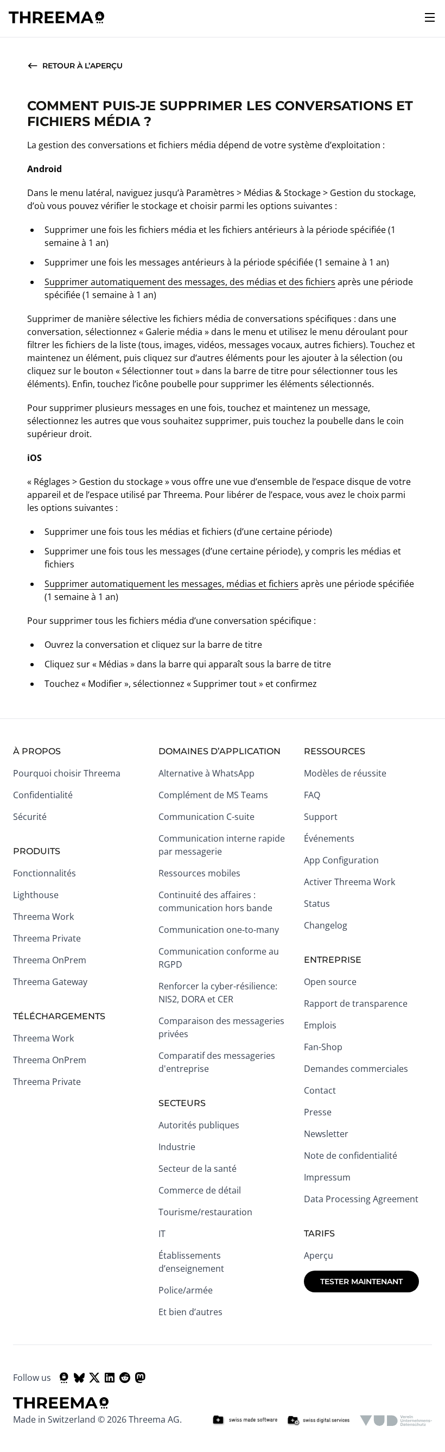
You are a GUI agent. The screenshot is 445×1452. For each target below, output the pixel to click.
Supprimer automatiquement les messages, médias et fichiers (171, 584)
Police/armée (185, 1290)
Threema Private (47, 938)
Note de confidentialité (350, 1155)
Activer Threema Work (349, 882)
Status (317, 904)
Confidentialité (43, 795)
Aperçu (318, 1255)
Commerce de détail (199, 1190)
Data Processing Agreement (361, 1199)
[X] (94, 1377)
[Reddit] (124, 1377)
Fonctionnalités (44, 873)
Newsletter (326, 1134)
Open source (330, 982)
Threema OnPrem (49, 960)
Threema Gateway (50, 982)
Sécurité (30, 817)
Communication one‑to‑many (218, 930)
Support (321, 817)
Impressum (327, 1177)
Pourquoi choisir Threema (66, 773)
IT (162, 1234)
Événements (329, 838)
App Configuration (341, 860)
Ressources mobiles (199, 873)
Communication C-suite (206, 817)
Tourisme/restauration (205, 1212)
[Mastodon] (140, 1377)
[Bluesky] (79, 1377)
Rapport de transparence (356, 1003)
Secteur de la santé (197, 1169)
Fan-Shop (323, 1047)
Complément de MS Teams (213, 795)
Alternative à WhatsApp (206, 773)
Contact (320, 1090)
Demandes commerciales (356, 1069)
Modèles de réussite (345, 773)
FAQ (312, 795)
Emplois (320, 1025)
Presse (318, 1112)
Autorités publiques (198, 1125)
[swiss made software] (244, 1420)
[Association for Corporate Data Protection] (396, 1420)
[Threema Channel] (64, 1377)
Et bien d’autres (190, 1312)
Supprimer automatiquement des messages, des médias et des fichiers (189, 282)
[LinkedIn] (109, 1377)
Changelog (325, 925)
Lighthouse (36, 895)
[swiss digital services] (318, 1420)
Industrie (176, 1147)
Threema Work (43, 917)
